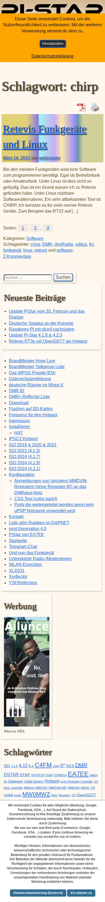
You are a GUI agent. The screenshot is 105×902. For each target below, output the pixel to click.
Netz (54, 795)
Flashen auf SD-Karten (31, 408)
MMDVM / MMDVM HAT (51, 787)
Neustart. (64, 795)
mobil (8, 795)
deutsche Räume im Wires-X (36, 385)
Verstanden (53, 43)
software (65, 250)
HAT (18, 433)
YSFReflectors (23, 582)
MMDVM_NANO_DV (81, 787)
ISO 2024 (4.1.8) (24, 463)
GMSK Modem (33, 781)
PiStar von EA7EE (26, 534)
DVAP (49, 775)
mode (17, 795)
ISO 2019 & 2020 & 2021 (33, 445)
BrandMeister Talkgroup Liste (37, 366)
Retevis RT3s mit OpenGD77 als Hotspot (48, 341)
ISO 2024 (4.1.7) (24, 456)
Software (34, 238)
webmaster (49, 158)
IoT (96, 781)
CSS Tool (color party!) (35, 498)
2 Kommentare (17, 256)
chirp (35, 244)
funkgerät (12, 250)
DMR (47, 244)
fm (91, 244)
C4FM (43, 765)
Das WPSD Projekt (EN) (32, 373)
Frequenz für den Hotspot (33, 415)
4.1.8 (14, 766)
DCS (70, 766)
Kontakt (16, 516)
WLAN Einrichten (25, 564)
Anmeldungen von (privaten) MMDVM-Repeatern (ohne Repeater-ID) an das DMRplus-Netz (51, 486)
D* (62, 765)
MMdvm (29, 787)
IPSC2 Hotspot (23, 438)
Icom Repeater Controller (76, 781)
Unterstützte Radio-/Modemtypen (40, 558)
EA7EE (78, 774)
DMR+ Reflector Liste (29, 396)
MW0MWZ (36, 794)
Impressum (19, 420)
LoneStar (17, 787)
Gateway (15, 781)
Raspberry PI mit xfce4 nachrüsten (41, 329)
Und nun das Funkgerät (31, 552)
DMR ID (16, 390)
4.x (31, 766)
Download (19, 403)
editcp (81, 244)
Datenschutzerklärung (30, 378)
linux (27, 250)
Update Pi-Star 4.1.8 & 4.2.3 (35, 335)
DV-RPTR (38, 775)
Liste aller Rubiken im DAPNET (39, 522)
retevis (40, 250)
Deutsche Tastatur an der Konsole (41, 323)
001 (7, 766)
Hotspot (51, 781)
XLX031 (16, 570)
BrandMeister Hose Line (32, 360)
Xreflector (18, 576)
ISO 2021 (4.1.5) (24, 450)
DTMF (25, 775)
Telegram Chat (23, 546)
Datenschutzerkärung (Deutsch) (38, 893)
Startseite (18, 540)
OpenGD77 (86, 795)
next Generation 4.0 (27, 528)
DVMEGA (60, 775)
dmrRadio (63, 244)
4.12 (23, 765)
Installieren (19, 426)
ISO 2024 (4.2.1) (24, 468)
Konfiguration (21, 474)
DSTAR (11, 774)
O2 (74, 795)
